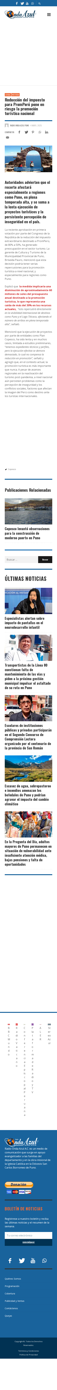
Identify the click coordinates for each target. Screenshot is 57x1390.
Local (8, 94)
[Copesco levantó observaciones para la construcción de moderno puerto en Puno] (23, 511)
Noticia (15, 94)
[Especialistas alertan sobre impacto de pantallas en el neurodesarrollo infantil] (23, 601)
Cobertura (10, 1293)
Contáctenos (11, 1308)
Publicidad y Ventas (14, 1300)
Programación (12, 1286)
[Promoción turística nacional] (28, 159)
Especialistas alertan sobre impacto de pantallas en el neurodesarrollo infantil (24, 623)
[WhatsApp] (32, 3)
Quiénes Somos (13, 1278)
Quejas (8, 1315)
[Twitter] (22, 3)
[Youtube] (27, 3)
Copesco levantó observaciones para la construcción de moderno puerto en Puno (27, 533)
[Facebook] (16, 3)
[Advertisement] (28, 52)
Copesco (12, 469)
